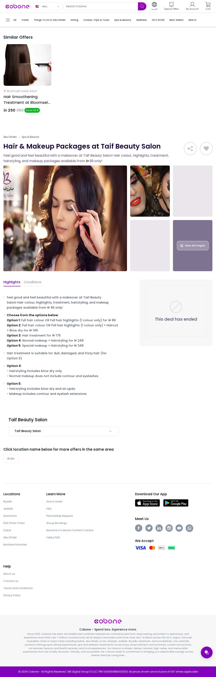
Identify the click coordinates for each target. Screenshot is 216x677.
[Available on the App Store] (147, 502)
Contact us (10, 581)
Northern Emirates (15, 544)
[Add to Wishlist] (206, 148)
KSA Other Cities (14, 523)
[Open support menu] (207, 652)
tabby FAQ (53, 537)
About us (9, 574)
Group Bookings (56, 523)
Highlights (11, 282)
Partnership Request (59, 516)
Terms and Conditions (18, 588)
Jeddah (8, 508)
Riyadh (7, 501)
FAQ (48, 508)
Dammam (10, 516)
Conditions (32, 282)
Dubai (7, 530)
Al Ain (11, 458)
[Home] (17, 6)
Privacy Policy (11, 595)
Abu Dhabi (10, 137)
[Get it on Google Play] (175, 502)
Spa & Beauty (30, 137)
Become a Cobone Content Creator (70, 530)
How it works (54, 501)
